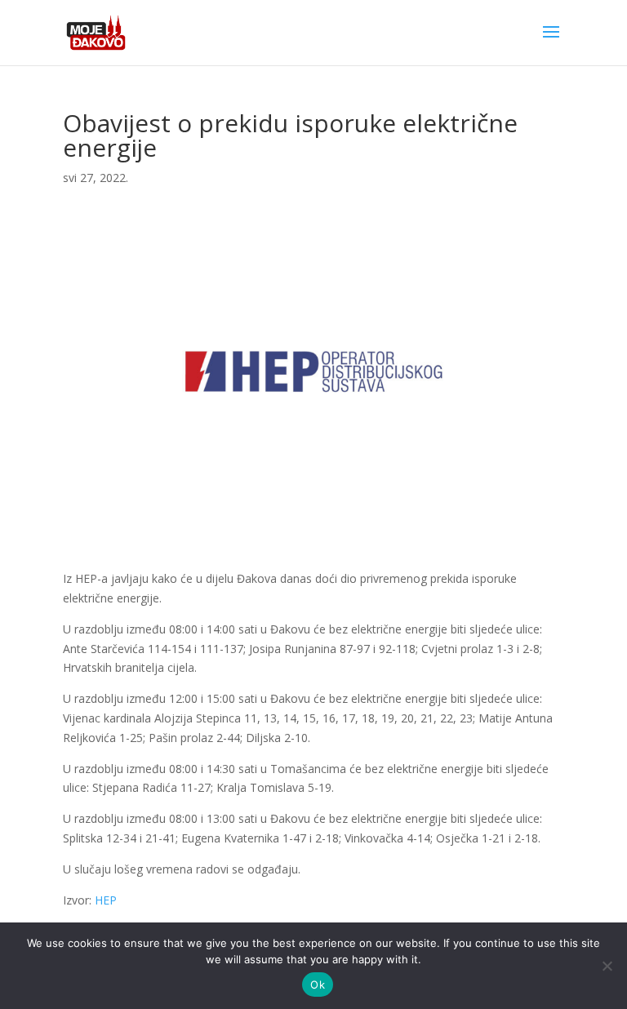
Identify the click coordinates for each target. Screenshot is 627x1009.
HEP (106, 900)
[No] (606, 966)
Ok (317, 984)
